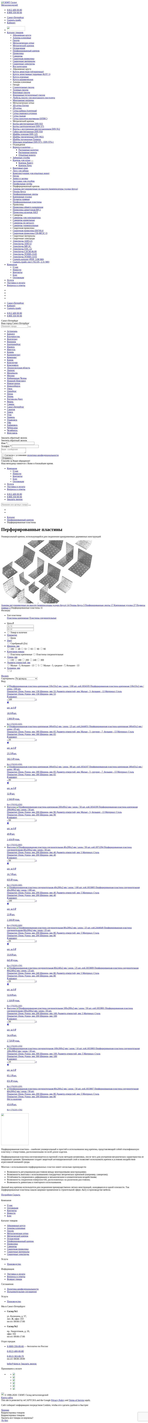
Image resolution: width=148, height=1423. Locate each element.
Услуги (10, 280)
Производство (14, 1264)
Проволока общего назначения (28, 207)
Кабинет (11, 22)
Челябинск (12, 430)
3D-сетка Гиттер (21, 105)
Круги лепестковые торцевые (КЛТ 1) (31, 74)
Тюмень (11, 417)
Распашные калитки (28, 150)
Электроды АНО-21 (23, 241)
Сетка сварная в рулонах (25, 113)
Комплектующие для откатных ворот (31, 173)
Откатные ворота (27, 155)
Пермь (10, 396)
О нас (15, 267)
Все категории (20, 66)
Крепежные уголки (22, 196)
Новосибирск (13, 386)
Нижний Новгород (16, 381)
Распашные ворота (27, 152)
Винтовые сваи (20, 168)
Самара (10, 404)
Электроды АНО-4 (22, 243)
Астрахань (12, 331)
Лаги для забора (20, 170)
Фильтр (5, 676)
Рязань (10, 401)
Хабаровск (12, 425)
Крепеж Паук (25, 165)
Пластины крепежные (18, 618)
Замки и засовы (20, 178)
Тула (9, 414)
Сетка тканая (19, 116)
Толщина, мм (13, 668)
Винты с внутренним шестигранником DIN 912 (36, 129)
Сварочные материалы (18, 1251)
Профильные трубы (22, 183)
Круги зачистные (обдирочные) (28, 71)
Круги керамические (23, 79)
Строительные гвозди (23, 87)
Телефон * (6, 446)
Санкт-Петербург (15, 17)
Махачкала (12, 373)
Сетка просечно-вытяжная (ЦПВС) (30, 118)
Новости (17, 269)
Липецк (11, 370)
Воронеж (11, 341)
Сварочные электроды (18, 1254)
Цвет (9, 640)
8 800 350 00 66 (14, 12)
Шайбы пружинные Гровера (27, 139)
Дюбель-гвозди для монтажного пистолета (34, 97)
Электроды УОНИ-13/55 (25, 256)
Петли (16, 176)
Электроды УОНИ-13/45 (25, 254)
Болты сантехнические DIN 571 (28, 126)
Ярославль (12, 433)
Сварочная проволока (17, 1249)
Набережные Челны (17, 378)
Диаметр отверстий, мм (18, 662)
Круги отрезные (21, 77)
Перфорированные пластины (27, 202)
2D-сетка (17, 108)
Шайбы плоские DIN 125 (25, 134)
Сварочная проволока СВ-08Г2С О (30, 233)
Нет (6, 1420)
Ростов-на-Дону (15, 399)
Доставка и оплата (16, 283)
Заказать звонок (15, 499)
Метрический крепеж (17, 1236)
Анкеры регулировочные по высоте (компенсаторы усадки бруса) (45, 189)
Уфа (9, 422)
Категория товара (15, 651)
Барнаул (11, 334)
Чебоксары (12, 427)
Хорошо (5, 1410)
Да (2, 1420)
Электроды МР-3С (22, 246)
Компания (12, 264)
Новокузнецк (13, 383)
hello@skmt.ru (13, 1363)
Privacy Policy (57, 1400)
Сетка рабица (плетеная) (25, 110)
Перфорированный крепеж (20, 1241)
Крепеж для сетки (21, 160)
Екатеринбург (14, 344)
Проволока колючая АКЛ (25, 212)
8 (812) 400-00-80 (15, 1351)
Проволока (12, 1244)
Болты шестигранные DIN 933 (28, 124)
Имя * (4, 443)
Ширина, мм (13, 646)
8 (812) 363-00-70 (15, 1356)
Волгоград (12, 339)
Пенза (10, 394)
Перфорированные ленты (25, 194)
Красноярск (12, 365)
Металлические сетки (17, 1233)
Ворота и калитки (21, 147)
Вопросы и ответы (16, 285)
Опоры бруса (19, 191)
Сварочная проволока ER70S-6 (28, 230)
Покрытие (12, 635)
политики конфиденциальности (43, 455)
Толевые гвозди (20, 90)
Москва (10, 375)
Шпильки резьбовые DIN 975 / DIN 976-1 (33, 142)
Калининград (13, 354)
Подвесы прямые (21, 199)
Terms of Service (76, 1400)
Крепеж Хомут (25, 163)
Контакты (17, 272)
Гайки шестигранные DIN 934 (28, 131)
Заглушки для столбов (24, 181)
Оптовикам (18, 277)
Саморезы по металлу (23, 223)
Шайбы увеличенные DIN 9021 (28, 137)
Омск (9, 388)
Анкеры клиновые (16, 1228)
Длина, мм (12, 657)
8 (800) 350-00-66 (15, 1346)
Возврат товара (14, 1279)
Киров (10, 360)
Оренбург (11, 391)
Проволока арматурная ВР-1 (27, 210)
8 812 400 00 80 (14, 10)
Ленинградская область (18, 368)
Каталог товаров (15, 32)
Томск (10, 412)
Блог (15, 275)
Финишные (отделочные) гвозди (29, 95)
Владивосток (13, 336)
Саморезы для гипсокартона (27, 217)
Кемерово (11, 357)
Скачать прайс (14, 20)
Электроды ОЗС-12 (22, 249)
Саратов (11, 409)
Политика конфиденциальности (23, 1289)
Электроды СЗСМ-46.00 (25, 251)
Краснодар (12, 362)
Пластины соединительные (42, 618)
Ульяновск (12, 420)
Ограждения (13, 1238)
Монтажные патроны (23, 100)
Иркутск (11, 349)
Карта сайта (7, 1397)
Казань (10, 352)
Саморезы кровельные (24, 220)
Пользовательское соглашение (22, 1291)
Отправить (7, 458)
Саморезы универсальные (25, 225)
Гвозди (10, 1231)
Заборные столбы (21, 157)
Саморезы (12, 1246)
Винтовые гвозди (21, 92)
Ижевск (11, 347)
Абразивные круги (16, 1225)
